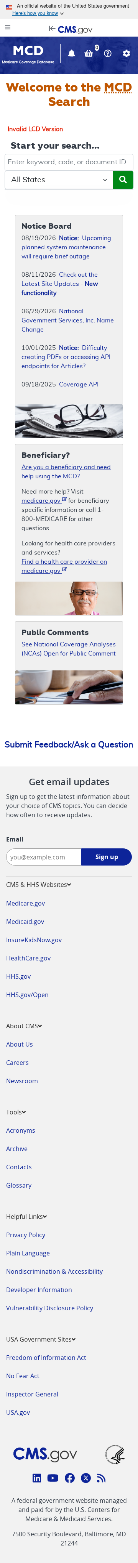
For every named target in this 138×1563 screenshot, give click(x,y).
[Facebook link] (70, 1479)
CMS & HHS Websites (36, 884)
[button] (72, 54)
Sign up (106, 857)
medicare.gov (41, 501)
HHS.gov (18, 976)
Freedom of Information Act (46, 1357)
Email (14, 839)
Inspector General (32, 1394)
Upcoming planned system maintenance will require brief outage (66, 247)
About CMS (22, 1026)
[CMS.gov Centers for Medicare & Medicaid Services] (69, 29)
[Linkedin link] (37, 1479)
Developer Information (39, 1290)
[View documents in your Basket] (89, 54)
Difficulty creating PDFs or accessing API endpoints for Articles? (65, 357)
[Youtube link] (52, 1479)
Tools (14, 1112)
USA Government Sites (39, 1339)
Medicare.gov (25, 903)
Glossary (18, 1185)
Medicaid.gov (25, 921)
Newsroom (22, 1081)
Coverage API (79, 385)
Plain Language (28, 1253)
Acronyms (20, 1130)
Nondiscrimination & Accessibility (54, 1271)
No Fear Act (22, 1376)
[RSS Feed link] (101, 1479)
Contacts (19, 1167)
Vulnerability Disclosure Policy (49, 1308)
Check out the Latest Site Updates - (59, 284)
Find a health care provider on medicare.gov (64, 566)
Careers (17, 1062)
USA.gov (18, 1412)
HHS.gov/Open (27, 995)
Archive (17, 1149)
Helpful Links (24, 1216)
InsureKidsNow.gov (34, 940)
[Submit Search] (123, 180)
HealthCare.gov (28, 958)
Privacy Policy (25, 1235)
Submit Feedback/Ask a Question (69, 745)
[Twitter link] (86, 1479)
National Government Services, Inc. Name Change (67, 320)
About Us (19, 1044)
